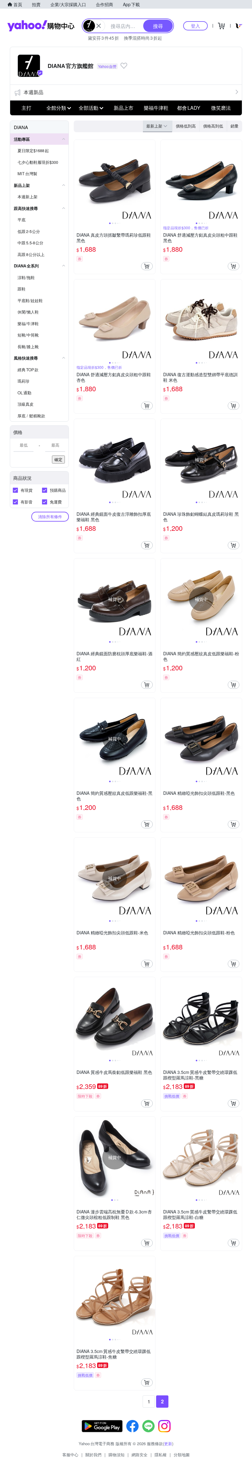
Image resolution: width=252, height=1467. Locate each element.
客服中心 (70, 1454)
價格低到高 (186, 126)
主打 (26, 107)
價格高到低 (213, 126)
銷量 (234, 126)
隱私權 (161, 1454)
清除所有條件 (50, 516)
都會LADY (188, 107)
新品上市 (123, 107)
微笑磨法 (221, 107)
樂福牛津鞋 (156, 107)
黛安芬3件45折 (103, 38)
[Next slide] (151, 180)
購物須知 (116, 1454)
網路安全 (140, 1454)
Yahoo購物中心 (40, 25)
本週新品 (33, 92)
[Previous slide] (78, 180)
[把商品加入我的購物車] (147, 266)
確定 (58, 459)
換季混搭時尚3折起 (143, 38)
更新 (168, 1443)
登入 (195, 25)
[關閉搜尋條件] (98, 26)
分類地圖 (182, 1454)
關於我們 (93, 1454)
